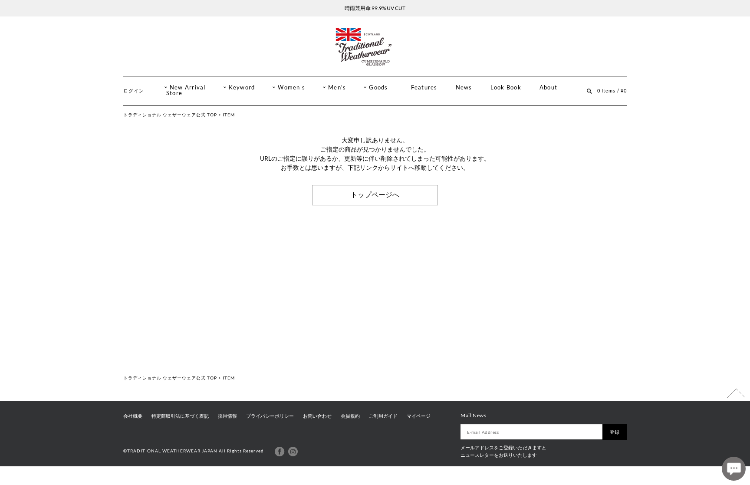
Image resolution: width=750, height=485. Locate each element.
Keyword (242, 87)
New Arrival (188, 87)
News (464, 87)
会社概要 (132, 416)
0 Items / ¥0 (612, 90)
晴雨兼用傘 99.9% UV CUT (375, 8)
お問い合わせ (317, 416)
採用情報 (227, 416)
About (548, 87)
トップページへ (375, 194)
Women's (291, 87)
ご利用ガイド (383, 416)
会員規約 (350, 416)
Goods (378, 87)
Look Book (505, 87)
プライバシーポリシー (270, 416)
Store (174, 93)
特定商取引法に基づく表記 (180, 416)
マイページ (419, 416)
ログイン (133, 90)
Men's (337, 87)
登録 (614, 432)
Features (424, 87)
